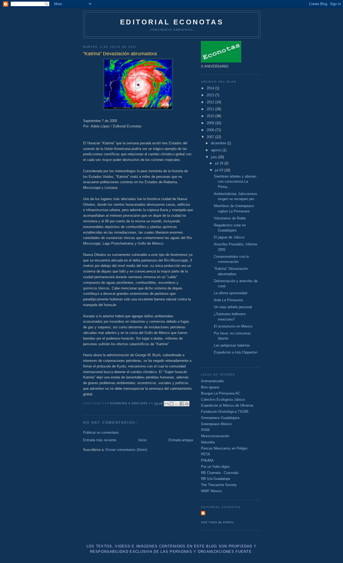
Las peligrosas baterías (232, 345)
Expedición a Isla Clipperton (235, 352)
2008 (211, 130)
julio (214, 157)
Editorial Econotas (171, 22)
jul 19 (219, 163)
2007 (211, 137)
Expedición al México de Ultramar (227, 405)
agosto (216, 150)
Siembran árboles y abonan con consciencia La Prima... (235, 181)
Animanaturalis (212, 381)
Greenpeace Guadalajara (220, 418)
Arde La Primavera (228, 300)
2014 (211, 88)
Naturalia (208, 442)
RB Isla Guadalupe (215, 479)
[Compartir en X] (176, 403)
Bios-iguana (210, 387)
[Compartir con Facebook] (181, 403)
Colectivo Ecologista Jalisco (223, 400)
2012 (211, 102)
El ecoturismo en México (233, 326)
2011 (211, 109)
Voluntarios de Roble (230, 218)
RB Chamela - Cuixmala (219, 473)
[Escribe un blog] (171, 403)
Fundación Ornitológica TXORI (224, 412)
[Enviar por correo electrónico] (166, 403)
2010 (211, 116)
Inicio (142, 440)
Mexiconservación (215, 436)
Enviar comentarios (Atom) (126, 450)
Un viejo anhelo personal (233, 307)
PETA (205, 454)
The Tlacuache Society (219, 485)
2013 (211, 95)
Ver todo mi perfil (217, 522)
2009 (211, 123)
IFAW (205, 430)
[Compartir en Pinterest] (186, 403)
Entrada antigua (181, 440)
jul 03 (219, 170)
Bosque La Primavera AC (220, 393)
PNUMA (207, 460)
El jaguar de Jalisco (229, 237)
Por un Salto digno (215, 467)
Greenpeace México (216, 424)
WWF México (211, 491)
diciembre (219, 143)
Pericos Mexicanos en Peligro (224, 448)
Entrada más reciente (99, 440)
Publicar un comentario (101, 432)
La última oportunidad (230, 293)
